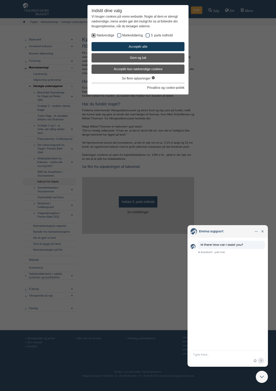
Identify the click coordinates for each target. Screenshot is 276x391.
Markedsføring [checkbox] (132, 35)
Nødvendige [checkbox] (105, 35)
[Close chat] (262, 377)
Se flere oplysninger (136, 78)
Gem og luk (138, 57)
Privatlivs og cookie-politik (165, 87)
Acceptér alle (138, 46)
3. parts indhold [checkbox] (162, 35)
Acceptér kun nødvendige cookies (138, 69)
